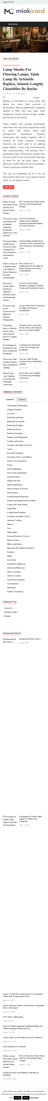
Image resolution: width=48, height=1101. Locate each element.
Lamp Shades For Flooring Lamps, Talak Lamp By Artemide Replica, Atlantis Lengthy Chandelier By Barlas (23, 79)
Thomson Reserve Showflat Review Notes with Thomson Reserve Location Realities (30, 327)
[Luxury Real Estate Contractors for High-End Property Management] (10, 306)
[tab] (10, 399)
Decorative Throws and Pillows (19, 457)
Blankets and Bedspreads (17, 437)
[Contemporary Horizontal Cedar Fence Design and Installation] (10, 345)
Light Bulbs (11, 508)
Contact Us (8, 608)
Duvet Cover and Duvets (17, 461)
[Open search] (42, 24)
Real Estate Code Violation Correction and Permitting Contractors (29, 375)
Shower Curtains (14, 572)
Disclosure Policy (10, 612)
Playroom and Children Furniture (20, 548)
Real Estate (11, 560)
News (9, 528)
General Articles (13, 477)
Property (10, 552)
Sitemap (7, 616)
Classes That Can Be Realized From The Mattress (22, 1037)
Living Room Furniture (16, 512)
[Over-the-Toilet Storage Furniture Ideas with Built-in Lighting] (10, 359)
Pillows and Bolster (14, 544)
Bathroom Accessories (15, 421)
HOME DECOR (13, 481)
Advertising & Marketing (17, 406)
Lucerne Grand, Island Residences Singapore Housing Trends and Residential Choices (31, 285)
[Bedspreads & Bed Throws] (10, 639)
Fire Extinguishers (14, 469)
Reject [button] (26, 1098)
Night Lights (12, 532)
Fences (9, 465)
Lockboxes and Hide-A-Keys (18, 516)
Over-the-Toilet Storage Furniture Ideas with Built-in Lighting (30, 361)
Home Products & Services (17, 489)
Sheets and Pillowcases (16, 568)
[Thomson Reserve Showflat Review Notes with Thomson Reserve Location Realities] (10, 325)
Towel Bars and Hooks (16, 580)
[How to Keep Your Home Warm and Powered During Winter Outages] (10, 202)
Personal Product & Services (18, 536)
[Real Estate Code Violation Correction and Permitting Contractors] (10, 373)
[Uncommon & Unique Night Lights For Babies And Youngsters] (10, 817)
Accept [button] (17, 1098)
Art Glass (11, 413)
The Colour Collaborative (13, 1017)
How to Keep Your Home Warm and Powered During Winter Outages (31, 204)
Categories (10, 399)
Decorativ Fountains (15, 453)
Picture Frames (13, 540)
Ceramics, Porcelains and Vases (19, 445)
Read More (7, 186)
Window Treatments (15, 592)
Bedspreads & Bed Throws (30, 639)
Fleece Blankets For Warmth (14, 1047)
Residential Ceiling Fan (16, 564)
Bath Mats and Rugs (15, 417)
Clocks (9, 449)
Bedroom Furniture (15, 433)
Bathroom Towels (14, 429)
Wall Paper (11, 588)
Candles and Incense (15, 441)
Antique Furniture (14, 410)
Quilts (9, 556)
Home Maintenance (14, 485)
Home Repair (12, 493)
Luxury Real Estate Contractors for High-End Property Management (32, 308)
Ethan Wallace (21, 93)
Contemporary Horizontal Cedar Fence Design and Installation (29, 347)
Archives (21, 399)
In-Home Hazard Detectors (17, 497)
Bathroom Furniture (15, 425)
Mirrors (10, 524)
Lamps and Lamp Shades (11, 65)
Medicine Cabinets (14, 520)
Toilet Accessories (14, 576)
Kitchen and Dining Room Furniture (21, 501)
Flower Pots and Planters (17, 473)
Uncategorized (13, 584)
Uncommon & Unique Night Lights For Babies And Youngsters (30, 818)
